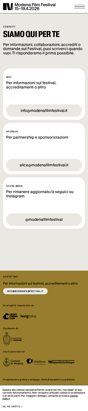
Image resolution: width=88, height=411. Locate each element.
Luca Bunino (68, 379)
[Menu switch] (79, 6)
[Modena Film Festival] (29, 6)
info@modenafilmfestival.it (44, 110)
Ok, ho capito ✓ (12, 406)
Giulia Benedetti (50, 379)
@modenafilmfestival (44, 219)
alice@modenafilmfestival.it (44, 165)
